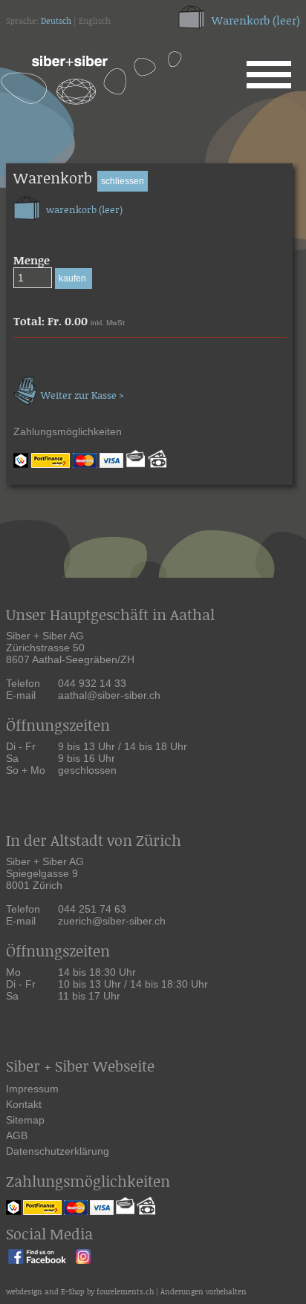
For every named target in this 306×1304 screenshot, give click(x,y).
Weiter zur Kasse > (82, 396)
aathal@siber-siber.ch (109, 695)
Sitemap (25, 1120)
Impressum (32, 1089)
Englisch (95, 21)
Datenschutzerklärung (57, 1151)
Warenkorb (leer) (256, 21)
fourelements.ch (125, 1292)
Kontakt (24, 1104)
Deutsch (56, 21)
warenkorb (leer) (83, 210)
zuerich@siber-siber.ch (112, 921)
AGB (16, 1135)
